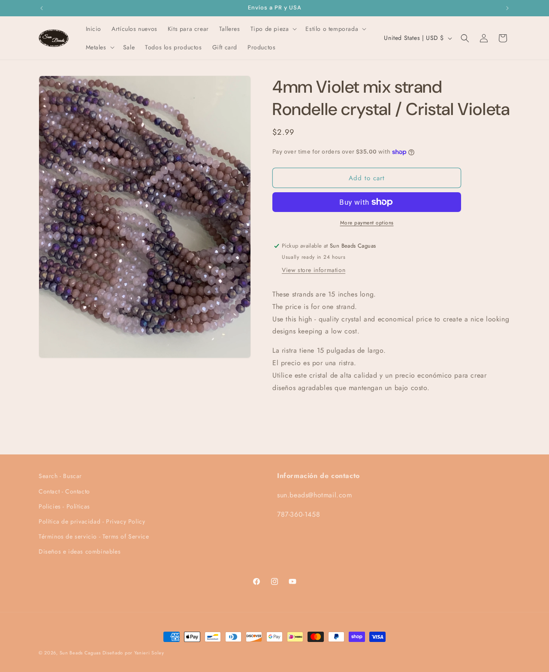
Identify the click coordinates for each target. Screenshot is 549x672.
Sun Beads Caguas (81, 652)
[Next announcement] (507, 8)
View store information (313, 270)
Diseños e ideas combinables (80, 551)
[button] (273, 29)
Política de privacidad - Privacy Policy (92, 521)
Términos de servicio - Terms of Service (94, 536)
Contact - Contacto (64, 491)
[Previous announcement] (41, 8)
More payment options (367, 223)
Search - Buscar (60, 476)
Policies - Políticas (64, 506)
